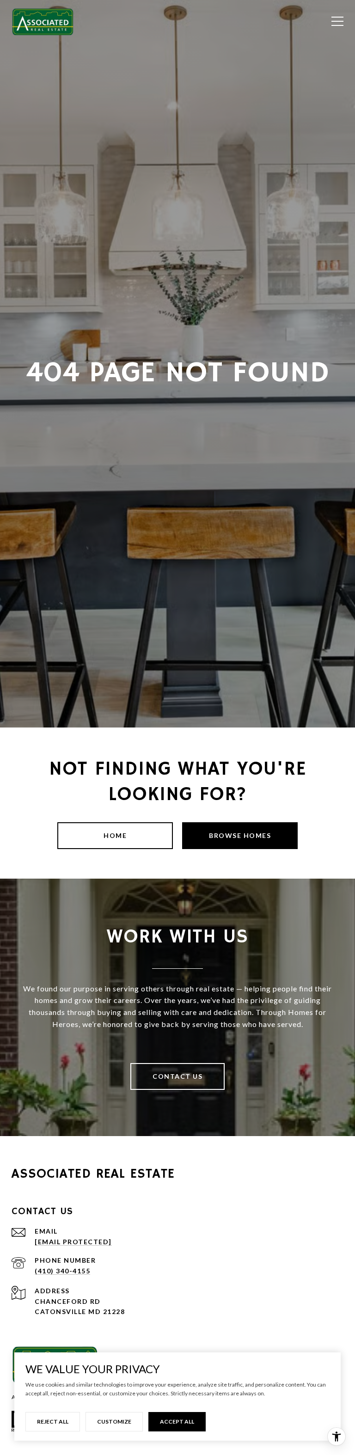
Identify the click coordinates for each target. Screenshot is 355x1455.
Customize (114, 1421)
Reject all (52, 1421)
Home (115, 835)
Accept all (177, 1421)
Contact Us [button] (177, 1076)
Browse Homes (240, 835)
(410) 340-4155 (62, 1271)
